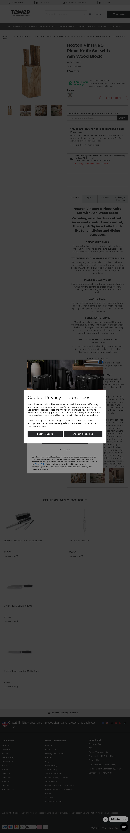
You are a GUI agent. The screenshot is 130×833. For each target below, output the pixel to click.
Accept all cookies (83, 434)
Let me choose (45, 434)
